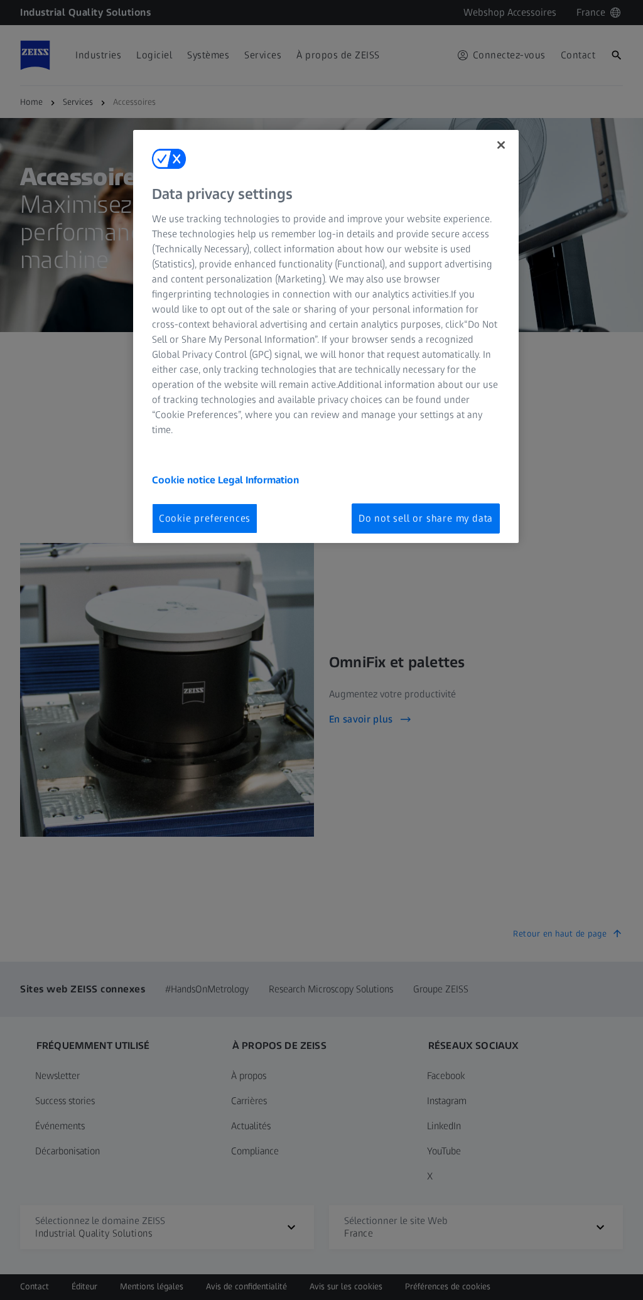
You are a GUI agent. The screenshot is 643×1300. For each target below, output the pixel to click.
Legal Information (258, 480)
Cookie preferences (205, 518)
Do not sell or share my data (426, 518)
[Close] (501, 145)
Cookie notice (185, 480)
